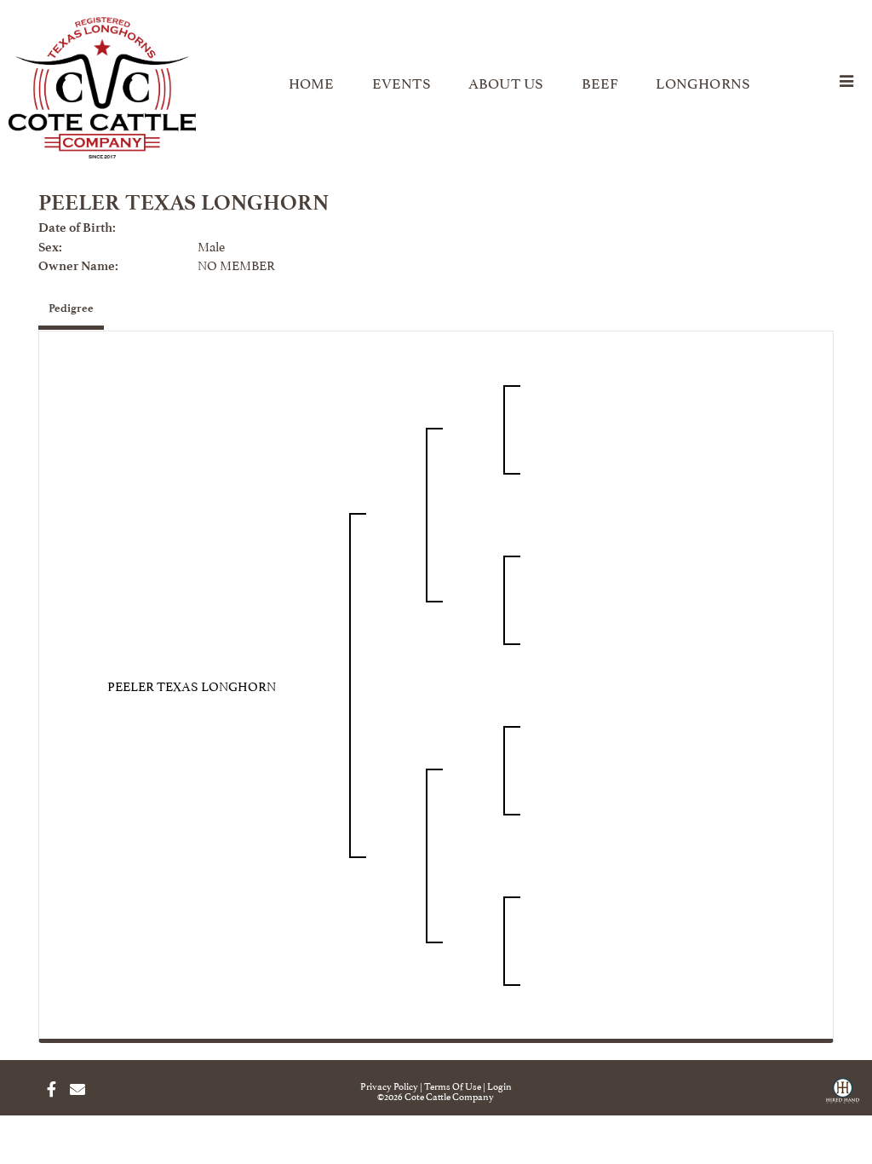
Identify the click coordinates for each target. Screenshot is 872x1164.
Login (499, 1085)
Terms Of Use (452, 1085)
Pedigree (71, 308)
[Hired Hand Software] (842, 1096)
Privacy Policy (389, 1085)
